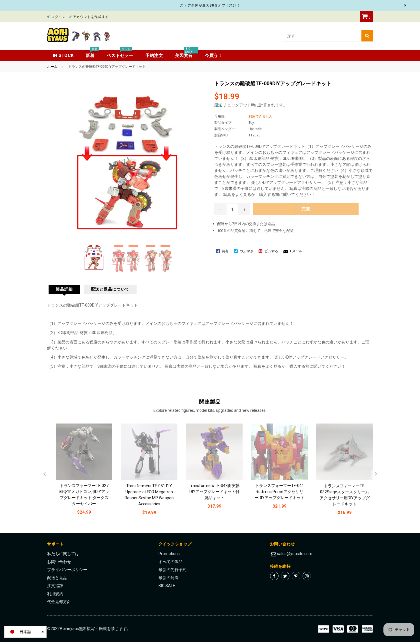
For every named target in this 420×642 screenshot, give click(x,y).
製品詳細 (64, 289)
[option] (79, 474)
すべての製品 (171, 561)
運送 (218, 105)
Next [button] (375, 474)
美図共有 (184, 54)
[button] (25, 632)
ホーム (52, 67)
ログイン (58, 17)
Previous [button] (44, 474)
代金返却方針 (59, 601)
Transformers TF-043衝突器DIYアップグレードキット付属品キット (214, 491)
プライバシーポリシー (67, 569)
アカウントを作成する (90, 17)
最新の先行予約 (173, 569)
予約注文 (154, 55)
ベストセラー (120, 54)
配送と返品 (57, 577)
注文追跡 (55, 585)
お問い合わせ (59, 561)
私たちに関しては (63, 553)
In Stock (63, 55)
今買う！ (213, 55)
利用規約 (55, 593)
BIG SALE (167, 585)
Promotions (169, 553)
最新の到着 (169, 577)
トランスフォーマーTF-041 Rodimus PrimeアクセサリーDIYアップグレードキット (280, 491)
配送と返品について (110, 289)
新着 (91, 54)
